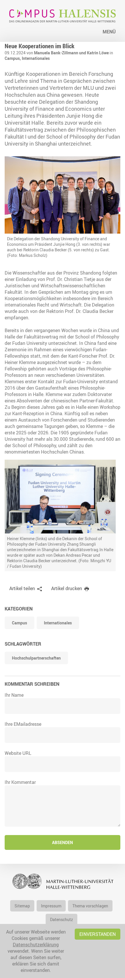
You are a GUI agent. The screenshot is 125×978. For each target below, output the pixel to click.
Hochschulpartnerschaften (36, 658)
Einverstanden (97, 934)
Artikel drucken (66, 588)
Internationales (36, 58)
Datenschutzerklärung (36, 944)
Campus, (13, 58)
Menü (109, 31)
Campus (19, 623)
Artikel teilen (22, 588)
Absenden (62, 842)
